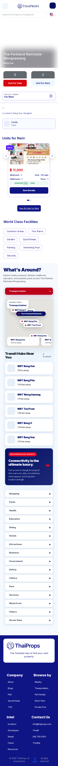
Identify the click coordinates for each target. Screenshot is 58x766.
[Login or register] (53, 6)
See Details (29, 190)
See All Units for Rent (29, 208)
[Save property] (40, 170)
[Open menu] (5, 6)
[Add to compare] (46, 170)
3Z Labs (35, 759)
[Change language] (52, 14)
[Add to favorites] (34, 170)
